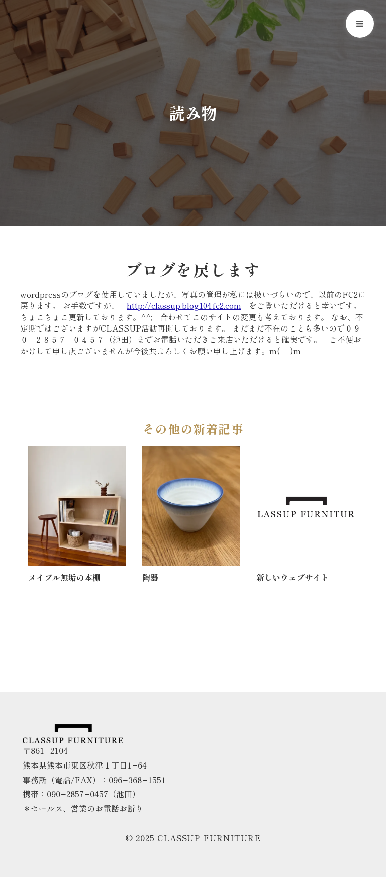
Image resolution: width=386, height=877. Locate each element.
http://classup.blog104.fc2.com (184, 305)
